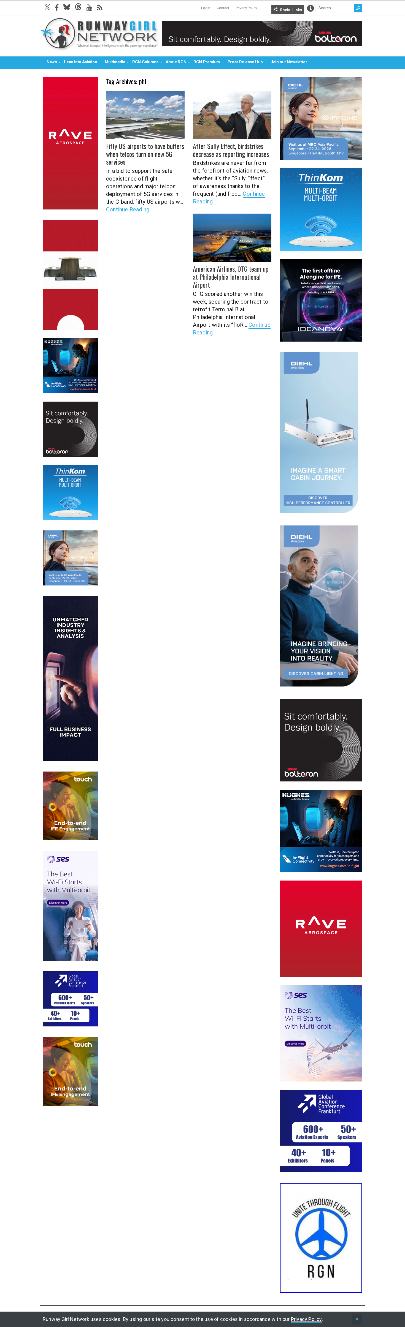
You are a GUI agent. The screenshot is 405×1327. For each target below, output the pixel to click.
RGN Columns (145, 61)
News (52, 61)
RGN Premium (206, 61)
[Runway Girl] (99, 47)
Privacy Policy (246, 8)
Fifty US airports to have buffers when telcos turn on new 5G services (145, 154)
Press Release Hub (245, 61)
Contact (223, 8)
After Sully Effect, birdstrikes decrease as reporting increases (231, 150)
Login (205, 8)
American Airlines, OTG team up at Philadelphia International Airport (231, 277)
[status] (357, 1319)
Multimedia (115, 61)
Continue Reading (127, 209)
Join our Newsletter (289, 61)
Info (310, 8)
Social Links (291, 10)
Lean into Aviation (80, 61)
